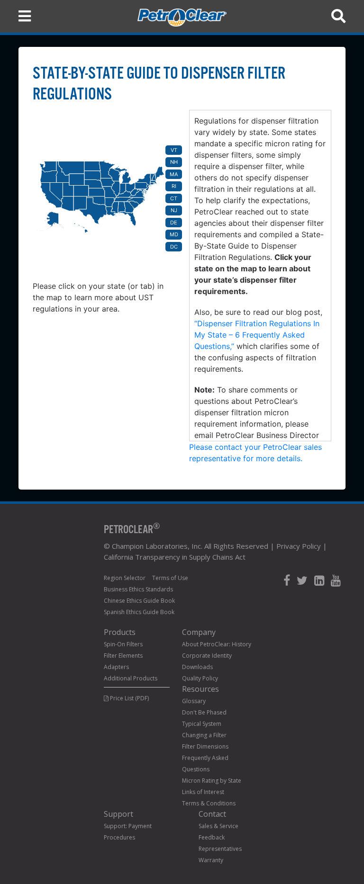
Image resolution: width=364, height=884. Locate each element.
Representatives (220, 849)
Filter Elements (123, 656)
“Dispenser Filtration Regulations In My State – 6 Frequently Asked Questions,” (256, 335)
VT (174, 150)
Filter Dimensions (205, 746)
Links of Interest (203, 792)
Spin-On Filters (123, 644)
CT (173, 198)
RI (174, 186)
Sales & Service (218, 826)
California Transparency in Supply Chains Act (175, 557)
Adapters (116, 667)
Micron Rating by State (211, 781)
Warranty (211, 860)
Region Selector (125, 578)
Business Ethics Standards (138, 589)
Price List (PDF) (129, 698)
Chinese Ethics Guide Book (139, 601)
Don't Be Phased (204, 712)
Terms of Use (170, 578)
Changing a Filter (204, 735)
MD (174, 234)
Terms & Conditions (209, 803)
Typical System (201, 724)
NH (174, 162)
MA (174, 174)
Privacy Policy (298, 546)
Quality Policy (200, 678)
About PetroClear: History (216, 644)
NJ (174, 210)
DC (174, 246)
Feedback (212, 837)
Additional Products (130, 678)
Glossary (194, 701)
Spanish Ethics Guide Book (139, 612)
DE (173, 222)
